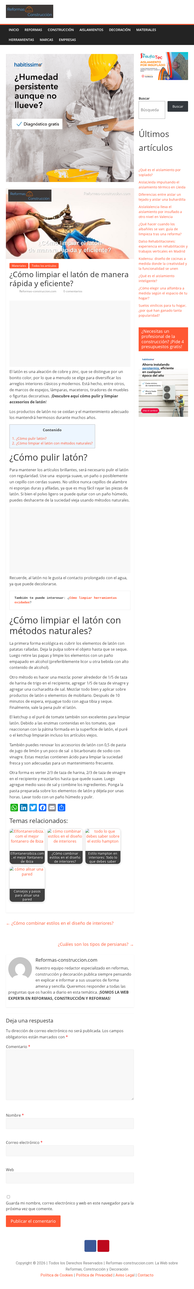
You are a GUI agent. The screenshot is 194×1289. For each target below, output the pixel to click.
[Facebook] (90, 1246)
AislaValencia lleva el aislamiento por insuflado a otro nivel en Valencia (160, 211)
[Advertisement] (69, 334)
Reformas (33, 29)
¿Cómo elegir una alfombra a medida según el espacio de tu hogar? (163, 293)
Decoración (120, 29)
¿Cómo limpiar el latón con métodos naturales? (52, 443)
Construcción (61, 29)
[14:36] (11, 291)
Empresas (67, 39)
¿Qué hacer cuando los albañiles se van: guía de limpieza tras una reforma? (160, 229)
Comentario (18, 1046)
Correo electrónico (24, 1142)
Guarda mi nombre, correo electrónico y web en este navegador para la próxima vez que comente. (70, 1205)
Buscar (144, 98)
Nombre (15, 1115)
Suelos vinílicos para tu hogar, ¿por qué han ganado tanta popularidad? (162, 310)
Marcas (46, 39)
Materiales (146, 29)
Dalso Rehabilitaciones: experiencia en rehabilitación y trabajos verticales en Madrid (163, 246)
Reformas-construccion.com (38, 291)
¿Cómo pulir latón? (29, 438)
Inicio (14, 29)
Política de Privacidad (94, 1275)
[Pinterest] (103, 1246)
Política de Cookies (56, 1275)
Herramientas (21, 39)
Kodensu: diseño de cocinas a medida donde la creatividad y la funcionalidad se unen (163, 263)
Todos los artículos (44, 266)
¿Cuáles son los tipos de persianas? (96, 944)
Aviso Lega (124, 1275)
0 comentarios (72, 291)
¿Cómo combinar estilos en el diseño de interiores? (60, 923)
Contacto (146, 1275)
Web (10, 1169)
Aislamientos (91, 29)
